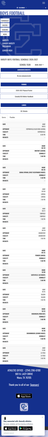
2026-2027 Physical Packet (24, 90)
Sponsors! (34, 384)
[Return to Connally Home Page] (3, 3)
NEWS (5, 34)
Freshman (6, 46)
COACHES (5, 29)
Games (4, 117)
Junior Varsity (8, 43)
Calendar (22, 8)
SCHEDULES (5, 20)
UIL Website (24, 111)
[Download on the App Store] (10, 428)
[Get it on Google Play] (26, 428)
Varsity (5, 40)
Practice (12, 117)
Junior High (7, 50)
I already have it (8, 433)
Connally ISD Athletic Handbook (24, 96)
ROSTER (4, 25)
